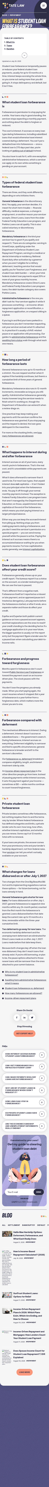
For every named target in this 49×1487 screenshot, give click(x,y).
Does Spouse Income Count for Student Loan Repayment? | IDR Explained (29, 1354)
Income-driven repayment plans (20, 998)
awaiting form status (12, 340)
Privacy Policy (6, 1479)
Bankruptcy (28, 1225)
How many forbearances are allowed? (23, 993)
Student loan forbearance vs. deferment (24, 988)
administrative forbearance (25, 336)
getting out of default (22, 150)
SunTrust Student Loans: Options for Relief (25, 1295)
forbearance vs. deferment (19, 758)
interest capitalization (33, 549)
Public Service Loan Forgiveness (25, 671)
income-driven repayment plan (20, 770)
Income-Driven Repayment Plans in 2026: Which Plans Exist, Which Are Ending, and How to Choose (27, 1314)
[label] (17, 1017)
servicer (11, 852)
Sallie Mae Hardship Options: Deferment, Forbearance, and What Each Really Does (28, 1235)
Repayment (15, 15)
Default (41, 1225)
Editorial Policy (34, 1479)
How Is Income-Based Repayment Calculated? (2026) (29, 1253)
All (4, 1225)
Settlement (14, 1225)
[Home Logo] (13, 5)
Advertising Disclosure (20, 1479)
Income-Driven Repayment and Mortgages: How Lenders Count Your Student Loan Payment (29, 1335)
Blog (4, 15)
